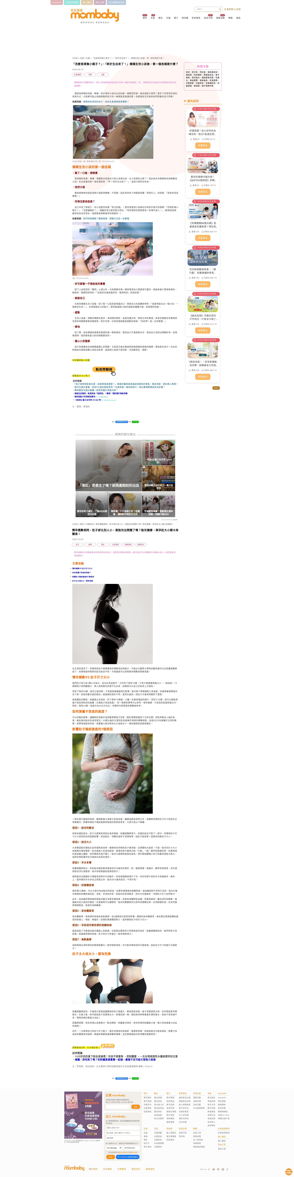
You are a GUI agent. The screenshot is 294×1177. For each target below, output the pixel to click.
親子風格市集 (207, 86)
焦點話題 (197, 1136)
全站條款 (107, 1169)
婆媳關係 (222, 1105)
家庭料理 (170, 1108)
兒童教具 (158, 1147)
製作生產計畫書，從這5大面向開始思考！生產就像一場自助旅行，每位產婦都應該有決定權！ (120, 387)
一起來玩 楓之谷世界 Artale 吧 (86, 400)
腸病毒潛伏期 (207, 78)
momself (222, 1098)
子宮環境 (115, 544)
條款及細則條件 (123, 1152)
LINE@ (135, 422)
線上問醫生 (171, 1133)
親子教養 (170, 1098)
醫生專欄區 (171, 1136)
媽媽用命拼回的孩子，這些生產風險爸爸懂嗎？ (106, 101)
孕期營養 (190, 83)
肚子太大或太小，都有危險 (82, 581)
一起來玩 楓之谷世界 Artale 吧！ (158, 461)
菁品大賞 (222, 1149)
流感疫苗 (200, 83)
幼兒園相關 (159, 1143)
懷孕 (145, 18)
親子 (176, 18)
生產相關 (77, 75)
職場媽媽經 (223, 1112)
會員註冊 (211, 1118)
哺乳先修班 (184, 1118)
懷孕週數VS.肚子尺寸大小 (82, 568)
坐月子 (147, 1143)
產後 (146, 1136)
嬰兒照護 (158, 1098)
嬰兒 (160, 18)
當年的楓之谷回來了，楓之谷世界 (158, 487)
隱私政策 (134, 1152)
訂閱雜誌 (121, 1169)
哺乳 (146, 1140)
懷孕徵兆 (196, 78)
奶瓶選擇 (214, 80)
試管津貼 (147, 1112)
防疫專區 (170, 1140)
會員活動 (197, 1105)
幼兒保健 (183, 1122)
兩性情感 (222, 1101)
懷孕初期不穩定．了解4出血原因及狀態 (92, 513)
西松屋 (203, 72)
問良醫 (185, 18)
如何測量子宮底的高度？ (81, 572)
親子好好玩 (184, 1108)
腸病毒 (189, 75)
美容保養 (222, 1108)
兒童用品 (158, 1136)
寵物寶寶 (170, 1122)
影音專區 (196, 18)
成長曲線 (158, 1115)
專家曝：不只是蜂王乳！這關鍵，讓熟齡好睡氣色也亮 (125, 513)
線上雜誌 (222, 1141)
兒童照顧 (158, 1133)
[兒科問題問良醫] (104, 369)
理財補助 (170, 1118)
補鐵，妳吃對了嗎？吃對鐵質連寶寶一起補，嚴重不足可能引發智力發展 (115, 1059)
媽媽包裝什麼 (224, 1118)
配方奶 (195, 72)
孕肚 (103, 544)
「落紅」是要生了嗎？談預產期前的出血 (108, 485)
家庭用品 (170, 1101)
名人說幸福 (184, 1115)
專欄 (230, 18)
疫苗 (188, 72)
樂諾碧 (197, 86)
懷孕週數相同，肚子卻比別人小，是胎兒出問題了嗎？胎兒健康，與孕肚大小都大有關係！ (135, 524)
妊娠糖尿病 (210, 83)
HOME (75, 58)
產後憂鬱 (194, 80)
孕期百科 (90, 524)
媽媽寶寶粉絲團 (121, 422)
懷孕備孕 (147, 1098)
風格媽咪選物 (199, 1147)
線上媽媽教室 (185, 1105)
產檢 (90, 544)
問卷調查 (211, 1112)
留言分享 (211, 1105)
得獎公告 (211, 1115)
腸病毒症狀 (213, 72)
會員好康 (211, 1101)
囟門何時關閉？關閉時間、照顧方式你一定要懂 (106, 218)
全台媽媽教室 (199, 1108)
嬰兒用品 (158, 1101)
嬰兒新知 (158, 1112)
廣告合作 (136, 1169)
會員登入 (211, 1122)
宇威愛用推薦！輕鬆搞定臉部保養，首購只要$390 (158, 513)
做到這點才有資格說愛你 (83, 397)
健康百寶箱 (171, 1112)
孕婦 (90, 75)
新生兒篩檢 (159, 1118)
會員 (238, 18)
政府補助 (198, 75)
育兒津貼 (147, 1147)
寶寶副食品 (208, 75)
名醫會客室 (184, 1112)
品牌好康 (197, 1101)
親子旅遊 (170, 1105)
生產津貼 (147, 1108)
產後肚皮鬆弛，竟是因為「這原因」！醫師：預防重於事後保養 (100, 393)
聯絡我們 (150, 1169)
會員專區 (211, 1125)
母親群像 (197, 1143)
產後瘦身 (204, 80)
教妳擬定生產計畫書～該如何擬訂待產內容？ (96, 390)
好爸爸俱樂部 (224, 1133)
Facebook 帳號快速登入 (129, 1157)
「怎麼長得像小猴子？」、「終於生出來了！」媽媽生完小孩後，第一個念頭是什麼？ (128, 58)
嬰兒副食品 (159, 1108)
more (216, 388)
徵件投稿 (211, 1108)
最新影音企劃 (185, 1098)
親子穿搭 (170, 1115)
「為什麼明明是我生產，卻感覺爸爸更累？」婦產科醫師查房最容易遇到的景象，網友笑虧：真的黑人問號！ (126, 384)
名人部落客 (198, 1140)
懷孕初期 (147, 1101)
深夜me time (223, 1115)
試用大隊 (208, 18)
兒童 (168, 18)
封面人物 (197, 1133)
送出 (135, 1107)
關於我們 (93, 1169)
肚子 (77, 544)
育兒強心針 (159, 1105)
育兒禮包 (211, 1098)
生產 (153, 18)
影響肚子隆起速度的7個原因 (83, 577)
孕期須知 (128, 544)
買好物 (182, 1136)
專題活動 (220, 18)
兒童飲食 (158, 1140)
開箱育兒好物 (185, 1101)
